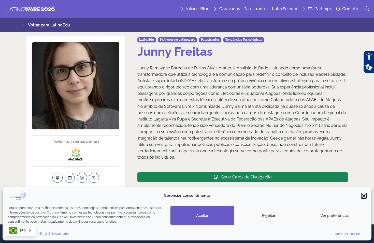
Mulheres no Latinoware (177, 39)
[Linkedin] (70, 178)
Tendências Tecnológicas (243, 39)
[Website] (57, 178)
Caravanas (229, 8)
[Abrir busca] (367, 8)
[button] (363, 195)
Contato (350, 8)
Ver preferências (334, 215)
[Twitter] (94, 178)
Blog (205, 8)
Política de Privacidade (53, 234)
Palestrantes (255, 8)
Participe (323, 8)
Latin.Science (285, 8)
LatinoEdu (146, 39)
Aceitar (202, 215)
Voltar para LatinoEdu (48, 25)
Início (191, 8)
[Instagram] (82, 178)
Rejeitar (268, 215)
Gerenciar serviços (348, 234)
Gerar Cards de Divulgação (246, 177)
